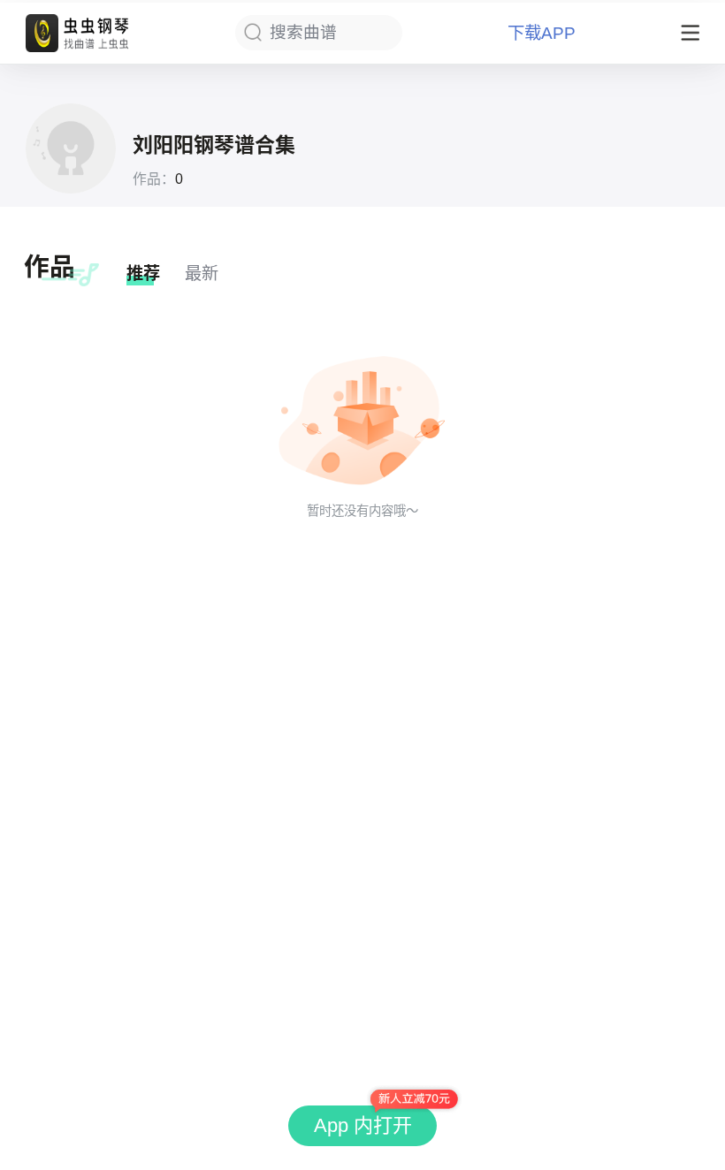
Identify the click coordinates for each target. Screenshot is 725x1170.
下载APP (542, 33)
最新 (201, 273)
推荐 (143, 273)
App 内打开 (363, 1125)
